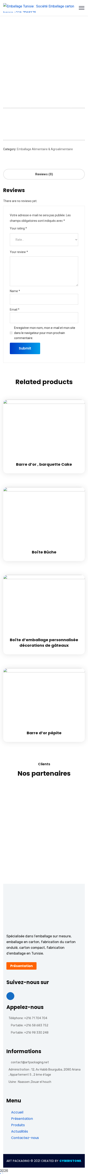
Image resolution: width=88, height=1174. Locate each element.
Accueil (16, 1112)
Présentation (21, 1118)
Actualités (19, 1131)
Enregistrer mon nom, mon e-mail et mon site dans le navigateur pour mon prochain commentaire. (44, 333)
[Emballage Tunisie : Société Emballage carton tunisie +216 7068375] (44, 8)
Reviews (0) (44, 174)
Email (14, 309)
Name (15, 291)
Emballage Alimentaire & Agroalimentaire (45, 149)
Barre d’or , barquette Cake (44, 464)
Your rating (18, 228)
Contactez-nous (24, 1137)
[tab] (44, 174)
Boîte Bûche (44, 552)
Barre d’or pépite (44, 733)
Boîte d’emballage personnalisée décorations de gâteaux (44, 642)
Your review (19, 252)
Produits (17, 1125)
